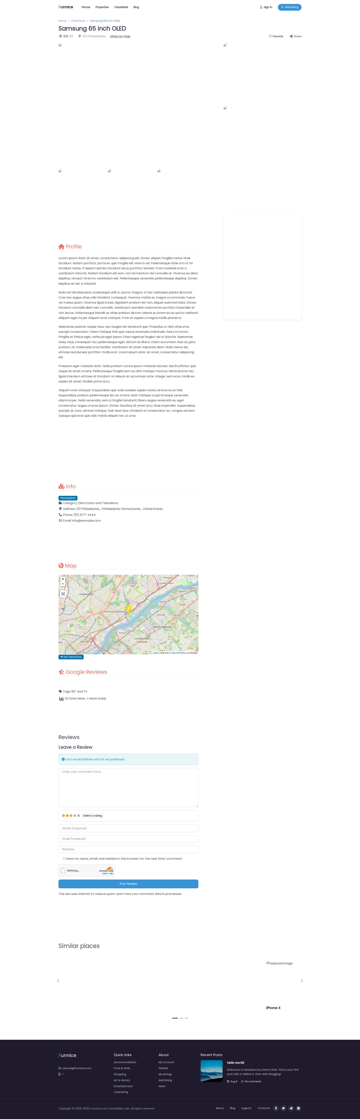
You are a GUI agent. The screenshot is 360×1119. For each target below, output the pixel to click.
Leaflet (156, 652)
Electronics (86, 503)
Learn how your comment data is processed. (149, 894)
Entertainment (123, 1086)
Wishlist (163, 1068)
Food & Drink (122, 1068)
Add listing (291, 7)
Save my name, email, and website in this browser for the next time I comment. (124, 858)
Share (298, 36)
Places (86, 7)
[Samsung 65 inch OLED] (128, 609)
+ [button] (63, 579)
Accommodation (125, 1062)
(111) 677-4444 (85, 515)
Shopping (120, 1074)
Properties (102, 7)
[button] (58, 981)
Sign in (268, 7)
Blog (136, 7)
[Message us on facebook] (299, 1108)
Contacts (264, 1108)
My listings (165, 1074)
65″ (73, 691)
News (162, 1086)
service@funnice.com (77, 1068)
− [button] (63, 584)
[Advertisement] (128, 448)
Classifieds (121, 7)
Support (246, 1108)
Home (62, 21)
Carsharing (121, 1092)
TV (85, 691)
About (220, 1108)
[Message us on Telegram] (291, 1108)
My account (166, 1062)
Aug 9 (234, 1081)
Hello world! (235, 1063)
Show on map (120, 36)
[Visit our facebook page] (276, 1108)
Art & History (122, 1080)
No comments (253, 1081)
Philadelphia (68, 498)
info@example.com (86, 520)
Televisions (110, 503)
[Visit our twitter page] (283, 1108)
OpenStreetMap (179, 652)
